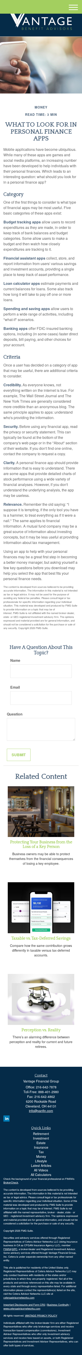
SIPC (14, 1249)
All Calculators (41, 1174)
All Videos (41, 1170)
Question (15, 714)
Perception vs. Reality (41, 1030)
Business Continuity (58, 1304)
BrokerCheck (10, 1182)
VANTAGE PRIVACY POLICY (41, 1315)
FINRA (7, 1249)
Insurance (41, 1147)
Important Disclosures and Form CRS (24, 1304)
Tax (41, 1152)
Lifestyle (41, 1161)
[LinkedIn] (6, 1118)
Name (15, 660)
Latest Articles (41, 1165)
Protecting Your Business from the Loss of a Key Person (41, 844)
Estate (41, 1142)
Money (41, 1156)
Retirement (41, 1133)
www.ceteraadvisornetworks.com (21, 1308)
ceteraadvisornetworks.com (18, 1297)
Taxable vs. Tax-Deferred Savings (41, 938)
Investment (41, 1138)
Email (15, 687)
